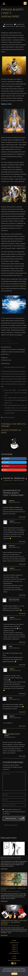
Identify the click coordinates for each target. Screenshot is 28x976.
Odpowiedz (22, 517)
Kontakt (14, 958)
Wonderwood (5, 273)
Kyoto (25, 273)
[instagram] (15, 963)
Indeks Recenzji (14, 942)
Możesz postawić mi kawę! (11, 431)
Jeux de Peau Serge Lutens (11, 858)
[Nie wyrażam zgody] (26, 971)
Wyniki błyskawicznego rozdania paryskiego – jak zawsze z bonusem (14, 922)
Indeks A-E (15, 945)
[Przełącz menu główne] (25, 3)
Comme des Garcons (10, 26)
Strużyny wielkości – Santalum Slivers (13, 889)
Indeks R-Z (15, 951)
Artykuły (14, 940)
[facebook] (12, 963)
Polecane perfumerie (14, 960)
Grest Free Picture (21, 367)
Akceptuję (14, 973)
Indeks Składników (14, 953)
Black (12, 320)
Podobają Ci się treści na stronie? (13, 425)
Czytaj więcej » (4, 868)
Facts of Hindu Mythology (17, 400)
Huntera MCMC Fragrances (18, 286)
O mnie (14, 956)
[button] (14, 458)
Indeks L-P (15, 949)
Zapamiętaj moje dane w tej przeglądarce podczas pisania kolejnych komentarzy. (14, 811)
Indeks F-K (15, 947)
